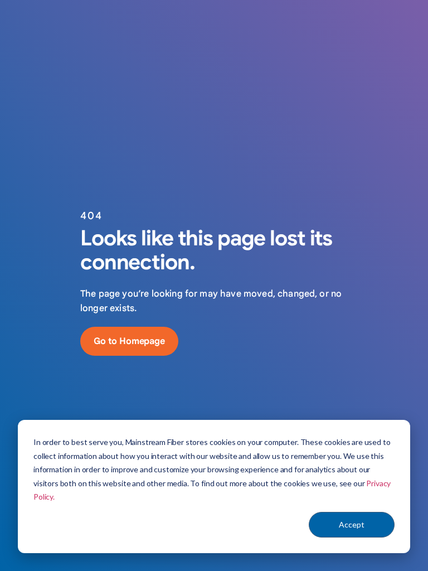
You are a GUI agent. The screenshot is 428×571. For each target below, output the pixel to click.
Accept (351, 524)
